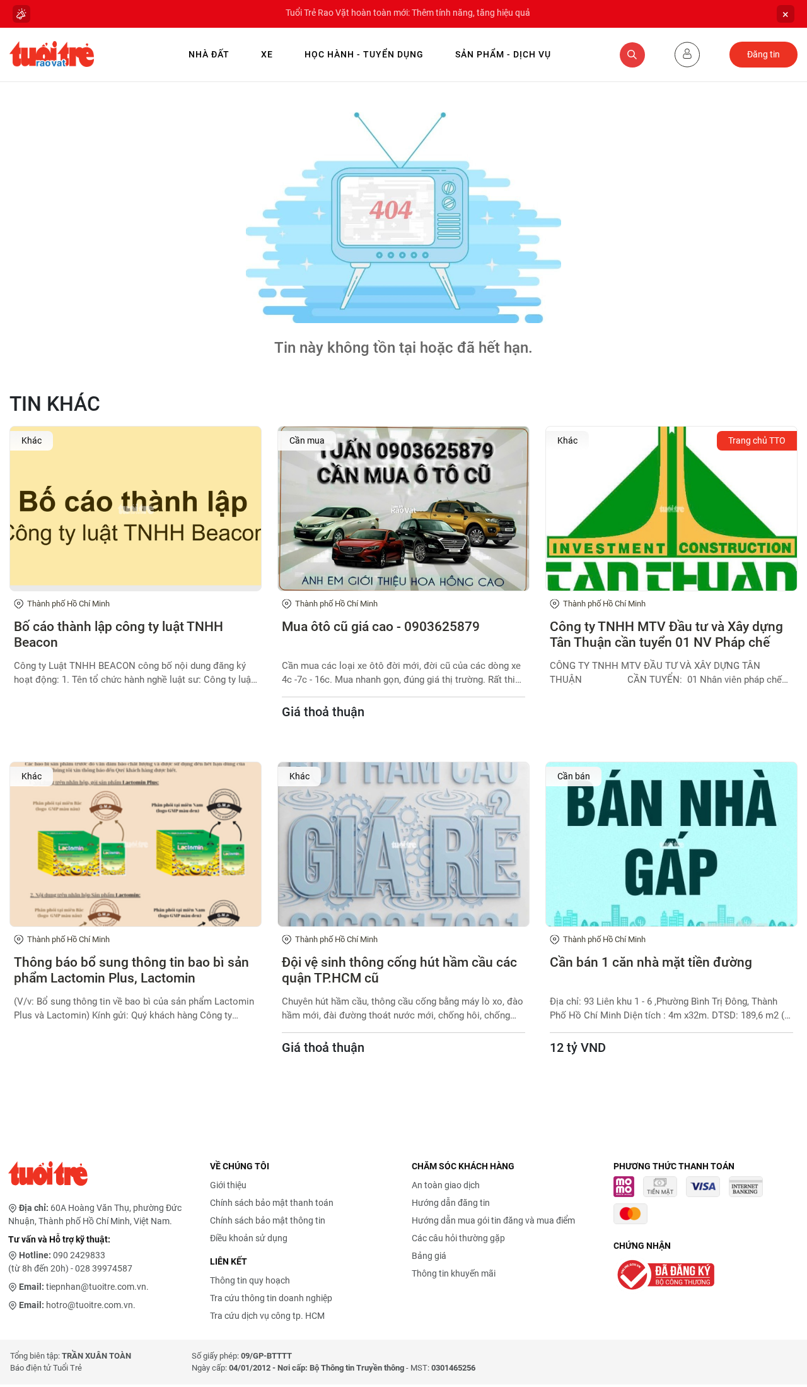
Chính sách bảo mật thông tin (267, 1220)
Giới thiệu (228, 1185)
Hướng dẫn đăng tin (451, 1203)
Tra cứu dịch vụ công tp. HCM (267, 1316)
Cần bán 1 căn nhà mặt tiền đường (651, 962)
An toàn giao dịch (446, 1185)
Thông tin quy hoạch (250, 1280)
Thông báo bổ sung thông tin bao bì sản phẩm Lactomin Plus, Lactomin (131, 970)
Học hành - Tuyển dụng (364, 54)
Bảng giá (429, 1256)
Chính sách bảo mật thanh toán (272, 1203)
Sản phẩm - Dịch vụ (503, 54)
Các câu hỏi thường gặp (458, 1238)
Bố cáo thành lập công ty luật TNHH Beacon (118, 634)
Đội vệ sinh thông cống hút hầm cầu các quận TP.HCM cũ (399, 970)
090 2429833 (79, 1255)
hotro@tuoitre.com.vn (89, 1305)
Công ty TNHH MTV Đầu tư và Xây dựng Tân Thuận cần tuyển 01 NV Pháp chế (666, 634)
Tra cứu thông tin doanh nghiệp (271, 1298)
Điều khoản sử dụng (248, 1238)
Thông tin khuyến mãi (454, 1273)
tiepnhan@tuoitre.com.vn (96, 1287)
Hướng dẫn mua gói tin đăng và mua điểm (493, 1220)
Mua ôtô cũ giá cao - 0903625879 (381, 626)
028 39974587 (103, 1268)
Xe (267, 54)
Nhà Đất (209, 54)
